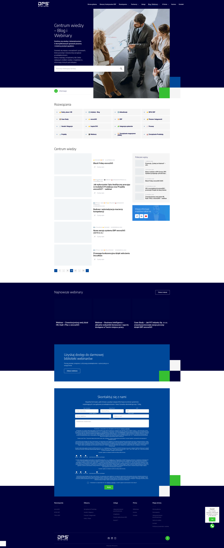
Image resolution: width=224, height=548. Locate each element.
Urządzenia (116, 514)
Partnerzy (134, 4)
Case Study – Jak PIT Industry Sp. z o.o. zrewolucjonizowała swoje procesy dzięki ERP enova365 (151, 324)
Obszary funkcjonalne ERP (108, 4)
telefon (76, 457)
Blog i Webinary (153, 4)
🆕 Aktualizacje (122, 112)
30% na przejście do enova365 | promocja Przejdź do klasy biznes (155, 189)
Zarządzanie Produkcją (90, 509)
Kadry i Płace (87, 518)
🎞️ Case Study (64, 119)
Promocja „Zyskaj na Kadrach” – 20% (155, 164)
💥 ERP (120, 119)
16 (83, 270)
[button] (212, 526)
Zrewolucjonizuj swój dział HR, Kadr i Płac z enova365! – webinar (156, 197)
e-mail (80, 457)
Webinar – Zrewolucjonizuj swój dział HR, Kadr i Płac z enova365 (72, 323)
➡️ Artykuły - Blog (94, 112)
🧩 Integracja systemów (125, 126)
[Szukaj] (121, 69)
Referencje (136, 509)
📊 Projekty (63, 134)
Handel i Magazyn (89, 512)
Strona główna (92, 4)
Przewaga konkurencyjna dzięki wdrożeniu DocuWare (111, 254)
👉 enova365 (92, 119)
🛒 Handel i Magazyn (66, 126)
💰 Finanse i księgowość (154, 119)
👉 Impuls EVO (93, 126)
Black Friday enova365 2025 (154, 181)
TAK (212, 519)
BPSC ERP (57, 512)
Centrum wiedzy (157, 520)
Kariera (173, 4)
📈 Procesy (150, 126)
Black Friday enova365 (103, 163)
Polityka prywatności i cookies (161, 526)
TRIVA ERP (57, 515)
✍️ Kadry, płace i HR (65, 112)
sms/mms (85, 457)
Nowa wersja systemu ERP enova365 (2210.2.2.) (109, 231)
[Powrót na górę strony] (167, 538)
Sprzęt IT (115, 520)
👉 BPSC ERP (151, 112)
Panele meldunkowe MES (120, 517)
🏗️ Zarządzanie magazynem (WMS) (127, 134)
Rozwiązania (156, 512)
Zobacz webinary (72, 371)
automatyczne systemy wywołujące (97, 457)
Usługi (143, 4)
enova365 (57, 509)
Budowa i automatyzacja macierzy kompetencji (108, 210)
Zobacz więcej (162, 292)
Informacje (63, 91)
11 (75, 270)
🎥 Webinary (92, 134)
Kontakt (181, 4)
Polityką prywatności (125, 428)
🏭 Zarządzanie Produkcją (155, 134)
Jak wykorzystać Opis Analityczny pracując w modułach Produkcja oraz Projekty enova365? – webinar (111, 186)
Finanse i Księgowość (89, 515)
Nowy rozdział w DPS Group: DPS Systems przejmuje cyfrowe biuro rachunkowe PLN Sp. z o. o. (155, 172)
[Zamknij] (219, 507)
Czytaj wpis (100, 167)
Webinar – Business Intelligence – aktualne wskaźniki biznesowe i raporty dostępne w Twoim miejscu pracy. (112, 324)
